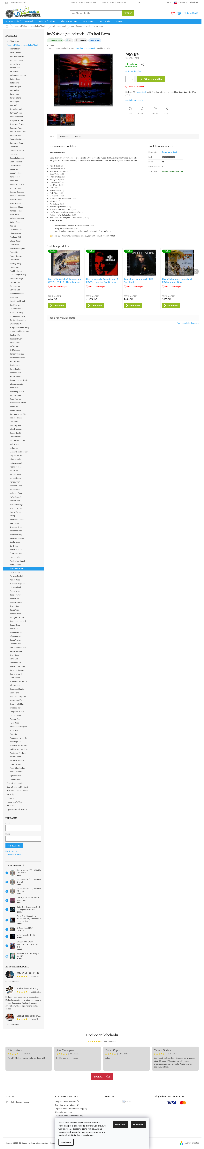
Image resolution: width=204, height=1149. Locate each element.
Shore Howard (16, 674)
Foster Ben (14, 267)
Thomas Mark (15, 715)
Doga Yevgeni (15, 203)
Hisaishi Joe (15, 365)
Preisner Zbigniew (17, 583)
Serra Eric (14, 658)
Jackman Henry (16, 395)
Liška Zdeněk (15, 459)
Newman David (16, 530)
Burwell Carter (16, 135)
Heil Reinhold (15, 350)
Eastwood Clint (16, 229)
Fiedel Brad (14, 259)
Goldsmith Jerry (16, 312)
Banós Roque (15, 86)
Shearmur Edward (17, 670)
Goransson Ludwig (17, 316)
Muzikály (10, 794)
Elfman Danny (15, 241)
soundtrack (141, 92)
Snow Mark (14, 692)
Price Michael (15, 587)
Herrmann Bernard (17, 357)
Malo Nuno (14, 470)
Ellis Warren (14, 244)
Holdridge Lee (15, 369)
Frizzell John (15, 282)
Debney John (15, 188)
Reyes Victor (15, 610)
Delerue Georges (17, 192)
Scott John (14, 655)
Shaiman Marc (15, 662)
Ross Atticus (15, 625)
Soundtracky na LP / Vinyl (17, 787)
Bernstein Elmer (16, 116)
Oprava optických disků (17, 809)
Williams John (15, 756)
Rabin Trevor (15, 595)
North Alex (14, 546)
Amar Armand (15, 52)
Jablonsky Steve (17, 391)
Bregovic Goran (16, 120)
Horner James (15, 376)
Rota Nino (14, 628)
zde (92, 1135)
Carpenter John (16, 143)
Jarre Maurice (15, 399)
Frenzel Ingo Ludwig (18, 274)
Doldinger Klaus (16, 207)
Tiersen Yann (15, 719)
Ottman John (15, 557)
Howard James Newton (19, 380)
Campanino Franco (17, 139)
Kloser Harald (15, 433)
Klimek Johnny (16, 429)
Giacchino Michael (17, 293)
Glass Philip (14, 297)
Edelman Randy (16, 233)
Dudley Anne (15, 222)
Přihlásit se (14, 845)
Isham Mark (14, 387)
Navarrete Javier (17, 519)
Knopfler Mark (15, 436)
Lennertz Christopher (18, 451)
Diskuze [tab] (78, 136)
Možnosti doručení (133, 71)
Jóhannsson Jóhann (18, 402)
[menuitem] (19, 21)
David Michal (15, 177)
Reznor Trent (15, 613)
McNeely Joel (15, 497)
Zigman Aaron (15, 775)
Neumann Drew (16, 527)
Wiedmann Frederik (18, 753)
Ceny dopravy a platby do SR (114, 3)
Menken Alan (15, 500)
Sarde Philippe (16, 651)
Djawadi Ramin (16, 199)
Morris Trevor (15, 512)
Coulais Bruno (15, 165)
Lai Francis (14, 448)
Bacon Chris (14, 71)
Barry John (14, 94)
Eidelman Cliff (15, 237)
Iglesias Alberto (16, 384)
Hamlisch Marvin (16, 335)
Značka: (103, 48)
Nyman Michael (16, 549)
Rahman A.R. (15, 598)
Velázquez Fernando (18, 738)
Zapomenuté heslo (13, 854)
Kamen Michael (16, 417)
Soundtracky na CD (15, 783)
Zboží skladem (13, 41)
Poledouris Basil (16, 568)
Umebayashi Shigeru (18, 726)
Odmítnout (120, 1124)
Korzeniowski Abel (17, 440)
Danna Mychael (16, 173)
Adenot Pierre (15, 48)
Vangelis (13, 734)
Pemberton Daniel (17, 561)
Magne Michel (15, 467)
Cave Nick (14, 146)
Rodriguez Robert (17, 617)
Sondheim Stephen (18, 696)
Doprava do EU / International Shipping (71, 1108)
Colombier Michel (17, 150)
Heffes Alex (14, 346)
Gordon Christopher (18, 320)
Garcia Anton (15, 286)
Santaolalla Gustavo (18, 647)
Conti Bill (13, 154)
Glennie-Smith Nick (17, 301)
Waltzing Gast (15, 741)
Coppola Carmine (17, 158)
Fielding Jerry (15, 263)
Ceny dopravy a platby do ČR (83, 3)
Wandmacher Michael (18, 745)
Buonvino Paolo (16, 128)
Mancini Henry (15, 478)
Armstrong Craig (16, 60)
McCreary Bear (16, 493)
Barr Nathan (14, 90)
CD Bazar (10, 798)
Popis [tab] (52, 136)
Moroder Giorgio (17, 504)
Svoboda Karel (16, 708)
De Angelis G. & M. (17, 184)
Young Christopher (17, 768)
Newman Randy (16, 534)
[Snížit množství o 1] (135, 80)
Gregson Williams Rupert (20, 331)
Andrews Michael (17, 56)
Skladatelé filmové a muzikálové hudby (23, 45)
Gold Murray (15, 305)
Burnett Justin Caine (18, 131)
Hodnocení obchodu (102, 1035)
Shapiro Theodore (17, 666)
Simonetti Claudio (17, 689)
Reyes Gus (14, 606)
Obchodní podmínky (63, 1112)
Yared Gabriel (15, 764)
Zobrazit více (102, 1076)
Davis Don (14, 180)
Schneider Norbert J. (18, 681)
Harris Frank (15, 342)
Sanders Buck (15, 643)
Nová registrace (12, 851)
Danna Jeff (14, 169)
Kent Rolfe (14, 421)
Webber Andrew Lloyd (19, 749)
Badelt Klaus (15, 79)
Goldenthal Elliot (16, 308)
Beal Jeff (13, 105)
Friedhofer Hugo (16, 278)
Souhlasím (138, 1124)
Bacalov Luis (15, 67)
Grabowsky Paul (16, 323)
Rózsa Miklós (15, 636)
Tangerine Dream (17, 711)
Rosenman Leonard (18, 621)
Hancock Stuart (16, 339)
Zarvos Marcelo (16, 771)
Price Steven (15, 591)
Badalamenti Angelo (18, 75)
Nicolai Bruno (15, 542)
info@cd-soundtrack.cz (19, 1102)
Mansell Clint (15, 482)
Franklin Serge (16, 271)
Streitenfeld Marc (17, 704)
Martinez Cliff (15, 489)
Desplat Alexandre (17, 195)
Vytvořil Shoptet (192, 1143)
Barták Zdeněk (16, 98)
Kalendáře (11, 805)
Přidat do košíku (153, 79)
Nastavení (66, 1142)
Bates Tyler (14, 101)
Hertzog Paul (15, 361)
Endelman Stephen (17, 248)
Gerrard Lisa (15, 289)
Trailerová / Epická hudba (17, 790)
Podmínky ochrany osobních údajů (69, 1115)
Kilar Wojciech (15, 425)
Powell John (15, 580)
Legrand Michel (16, 455)
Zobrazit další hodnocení (187, 323)
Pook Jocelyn (15, 572)
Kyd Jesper (14, 444)
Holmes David (15, 372)
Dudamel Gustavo (17, 218)
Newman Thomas (17, 538)
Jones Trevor (15, 410)
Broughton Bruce (17, 124)
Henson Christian (17, 354)
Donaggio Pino (16, 211)
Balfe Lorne (14, 82)
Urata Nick (14, 730)
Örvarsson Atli (16, 553)
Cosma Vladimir (16, 161)
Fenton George (16, 256)
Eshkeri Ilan (14, 252)
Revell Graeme (16, 602)
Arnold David (15, 64)
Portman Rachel (16, 576)
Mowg (12, 515)
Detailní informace (133, 100)
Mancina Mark (15, 474)
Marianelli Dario (16, 485)
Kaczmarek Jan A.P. (18, 414)
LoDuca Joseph (16, 463)
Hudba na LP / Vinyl (14, 802)
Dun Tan (13, 226)
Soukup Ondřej (16, 700)
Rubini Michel (15, 640)
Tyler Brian (14, 723)
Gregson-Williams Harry (19, 327)
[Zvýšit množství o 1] (135, 77)
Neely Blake (14, 523)
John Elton (14, 406)
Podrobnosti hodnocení (85, 48)
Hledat (128, 13)
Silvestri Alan (15, 685)
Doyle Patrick (15, 214)
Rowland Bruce (16, 632)
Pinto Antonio (15, 564)
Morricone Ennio (16, 508)
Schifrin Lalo (15, 677)
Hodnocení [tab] (64, 136)
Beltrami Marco (16, 113)
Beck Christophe (17, 109)
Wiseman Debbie (17, 760)
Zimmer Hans (15, 779)
